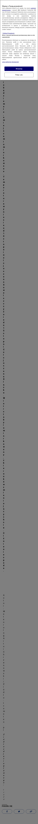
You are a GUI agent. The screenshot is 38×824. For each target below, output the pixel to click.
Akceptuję (19, 69)
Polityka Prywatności (8, 33)
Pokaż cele (19, 75)
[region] (19, 40)
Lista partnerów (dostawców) (10, 62)
